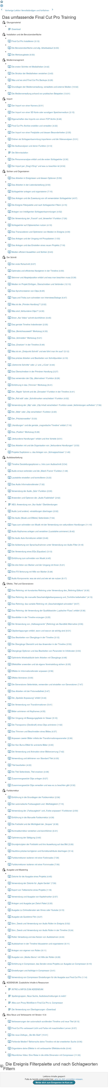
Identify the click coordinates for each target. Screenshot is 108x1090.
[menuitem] (1, 6)
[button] (1, 2)
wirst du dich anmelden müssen (68, 1079)
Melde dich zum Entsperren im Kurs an (54, 1082)
